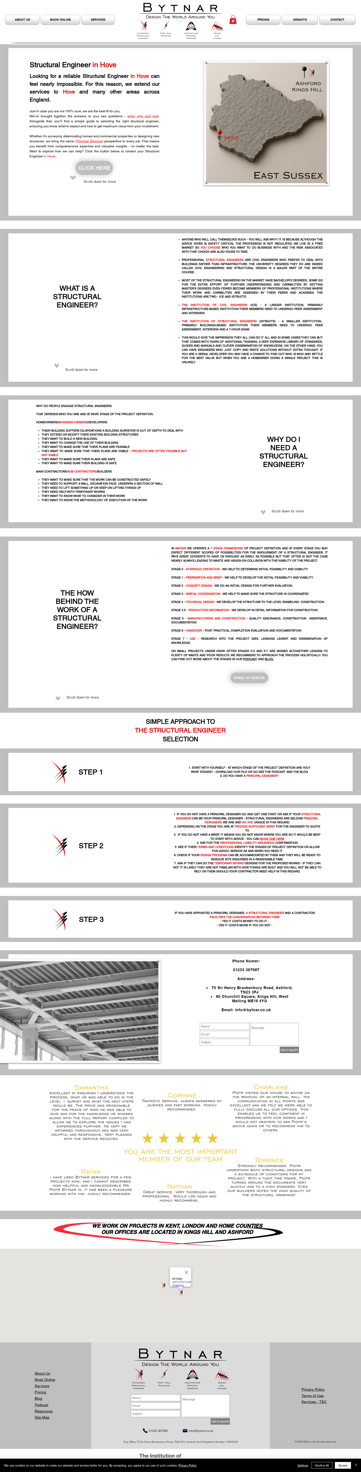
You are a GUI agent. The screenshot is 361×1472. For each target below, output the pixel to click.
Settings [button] (302, 1465)
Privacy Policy (187, 1465)
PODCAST (250, 659)
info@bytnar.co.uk (253, 1010)
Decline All (322, 1465)
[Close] (355, 1465)
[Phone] (145, 1430)
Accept (342, 1465)
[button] (233, 19)
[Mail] (185, 1430)
